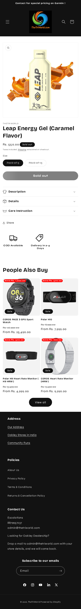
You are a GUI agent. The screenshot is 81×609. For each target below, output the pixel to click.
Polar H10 (46, 319)
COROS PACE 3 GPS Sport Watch (18, 321)
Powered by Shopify (50, 602)
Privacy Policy (16, 478)
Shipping (22, 149)
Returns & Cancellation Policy (26, 495)
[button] (7, 22)
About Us (13, 470)
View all (40, 402)
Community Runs (19, 443)
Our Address (16, 427)
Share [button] (10, 222)
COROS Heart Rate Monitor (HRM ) (57, 380)
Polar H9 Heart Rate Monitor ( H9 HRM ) (20, 380)
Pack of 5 (15, 163)
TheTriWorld (34, 602)
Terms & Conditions (20, 487)
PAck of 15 (37, 163)
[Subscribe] (60, 570)
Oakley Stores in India (22, 435)
